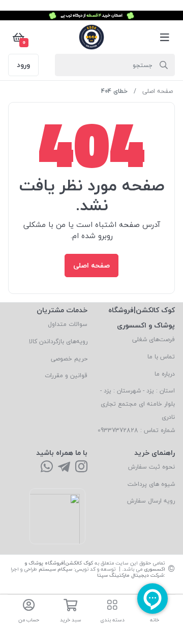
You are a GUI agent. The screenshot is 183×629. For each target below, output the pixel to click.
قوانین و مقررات (66, 375)
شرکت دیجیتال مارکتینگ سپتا (130, 575)
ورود (23, 64)
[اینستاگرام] (81, 467)
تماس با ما (161, 356)
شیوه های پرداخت (151, 484)
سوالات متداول (67, 324)
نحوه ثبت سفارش (151, 466)
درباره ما (165, 374)
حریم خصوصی (69, 358)
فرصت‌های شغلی (153, 339)
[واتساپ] (47, 467)
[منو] (165, 37)
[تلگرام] (64, 467)
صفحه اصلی (157, 91)
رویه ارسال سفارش (151, 500)
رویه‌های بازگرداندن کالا (58, 341)
